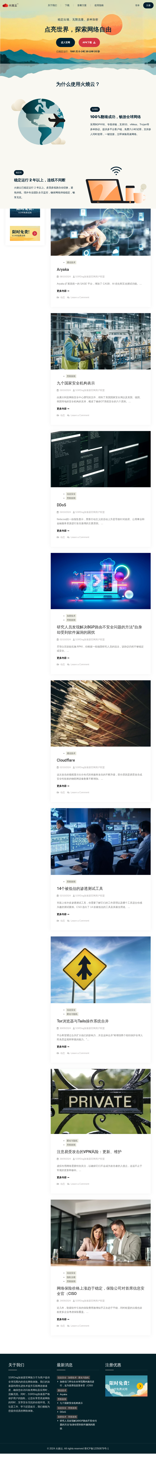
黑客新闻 (71, 376)
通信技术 (71, 262)
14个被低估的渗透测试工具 (80, 888)
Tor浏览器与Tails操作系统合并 (83, 1021)
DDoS (61, 505)
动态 (62, 297)
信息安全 (71, 494)
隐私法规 (71, 1277)
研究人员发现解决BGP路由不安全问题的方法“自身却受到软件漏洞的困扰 (78, 1424)
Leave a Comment (80, 297)
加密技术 (71, 616)
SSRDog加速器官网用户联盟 (90, 276)
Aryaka (63, 269)
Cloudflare (66, 760)
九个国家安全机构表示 (76, 383)
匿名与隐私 (72, 1014)
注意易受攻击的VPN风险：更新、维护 (89, 1152)
